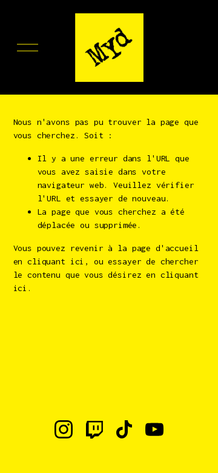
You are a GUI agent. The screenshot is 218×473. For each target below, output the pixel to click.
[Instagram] (63, 429)
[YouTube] (154, 429)
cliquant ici (55, 261)
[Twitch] (94, 429)
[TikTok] (124, 429)
